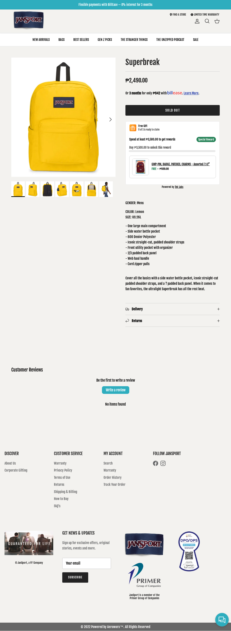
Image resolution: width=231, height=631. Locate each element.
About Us (10, 463)
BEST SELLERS (81, 40)
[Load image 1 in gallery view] (63, 117)
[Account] (196, 21)
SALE (196, 40)
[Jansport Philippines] (28, 21)
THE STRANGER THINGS (134, 40)
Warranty (60, 463)
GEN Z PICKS (105, 40)
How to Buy (61, 499)
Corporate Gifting (16, 470)
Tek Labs (179, 187)
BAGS (61, 40)
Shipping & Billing (65, 492)
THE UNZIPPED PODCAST (170, 40)
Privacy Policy (63, 470)
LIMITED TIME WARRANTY (206, 14)
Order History (113, 477)
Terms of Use (62, 477)
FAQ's (57, 506)
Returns (59, 484)
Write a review (115, 390)
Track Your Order (114, 484)
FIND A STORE (179, 14)
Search (108, 463)
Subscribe (75, 577)
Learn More (191, 93)
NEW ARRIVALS (41, 40)
